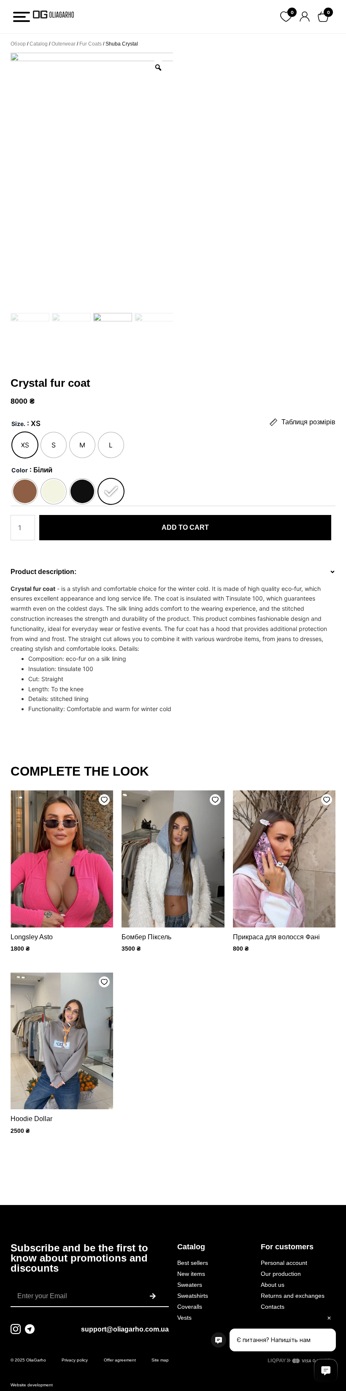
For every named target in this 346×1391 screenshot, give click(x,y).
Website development (32, 1385)
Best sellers (192, 1262)
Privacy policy (75, 1360)
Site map (160, 1360)
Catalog (39, 44)
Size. (18, 423)
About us (272, 1284)
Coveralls (189, 1306)
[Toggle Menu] (21, 17)
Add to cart (185, 527)
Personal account (284, 1262)
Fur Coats (90, 44)
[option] (92, 181)
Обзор (18, 44)
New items (191, 1273)
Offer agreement (120, 1360)
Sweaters (189, 1284)
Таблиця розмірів (308, 422)
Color (19, 470)
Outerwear (63, 44)
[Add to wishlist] (104, 799)
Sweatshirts (192, 1295)
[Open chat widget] (326, 1371)
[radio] (25, 445)
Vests (184, 1317)
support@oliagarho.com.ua (125, 1329)
